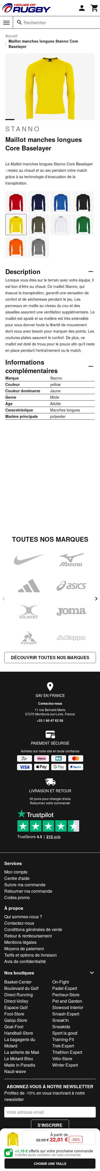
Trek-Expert (63, 1046)
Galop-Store (15, 1020)
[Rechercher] (19, 22)
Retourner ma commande (28, 891)
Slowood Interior (67, 1007)
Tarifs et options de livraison (30, 955)
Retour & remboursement (28, 936)
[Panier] (94, 8)
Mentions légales (20, 942)
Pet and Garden (67, 1001)
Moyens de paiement (24, 948)
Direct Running (18, 995)
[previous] (3, 598)
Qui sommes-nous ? (23, 916)
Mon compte (15, 872)
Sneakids (61, 1026)
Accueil (11, 35)
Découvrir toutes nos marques (50, 657)
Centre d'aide (17, 878)
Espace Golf (15, 1007)
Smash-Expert (65, 1014)
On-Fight (60, 982)
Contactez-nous (50, 703)
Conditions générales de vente (33, 929)
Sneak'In (60, 1020)
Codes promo (17, 897)
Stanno (23, 128)
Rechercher (35, 22)
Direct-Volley (16, 1001)
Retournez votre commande (50, 803)
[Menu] (6, 22)
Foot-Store (14, 1014)
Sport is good (64, 1033)
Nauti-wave (15, 1071)
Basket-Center (17, 982)
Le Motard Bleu (18, 1058)
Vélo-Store (62, 1058)
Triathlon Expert (67, 1052)
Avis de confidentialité (25, 961)
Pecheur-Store (65, 995)
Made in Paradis (19, 1065)
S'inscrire (50, 1125)
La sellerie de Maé (21, 1052)
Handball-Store (18, 1033)
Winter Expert (65, 1065)
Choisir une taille (50, 1163)
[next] (96, 598)
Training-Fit (63, 1039)
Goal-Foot (13, 1026)
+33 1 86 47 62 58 (50, 720)
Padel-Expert (64, 988)
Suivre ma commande (25, 885)
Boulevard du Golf (21, 988)
